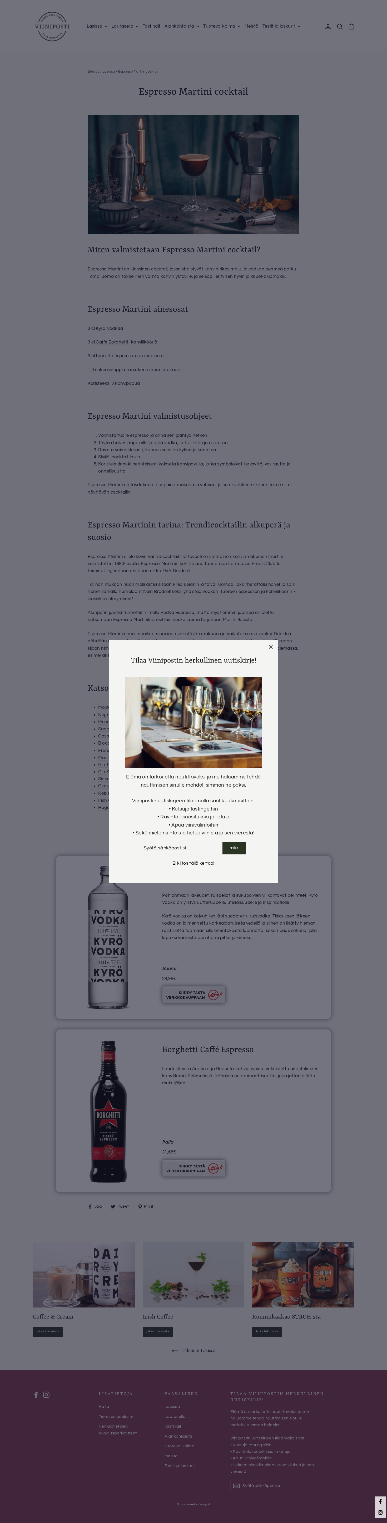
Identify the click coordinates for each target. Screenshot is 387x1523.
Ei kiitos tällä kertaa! (193, 863)
